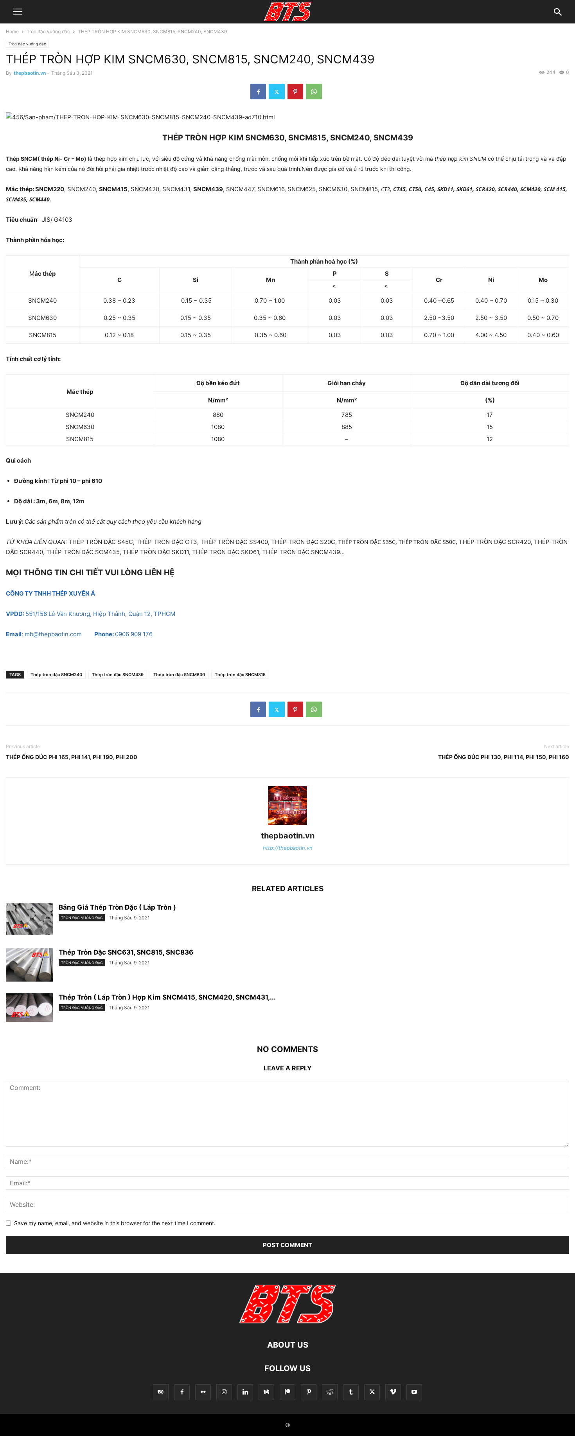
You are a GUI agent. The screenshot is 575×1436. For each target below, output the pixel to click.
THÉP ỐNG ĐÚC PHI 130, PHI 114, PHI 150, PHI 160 (503, 757)
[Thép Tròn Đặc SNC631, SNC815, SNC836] (29, 966)
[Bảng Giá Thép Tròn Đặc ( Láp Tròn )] (29, 919)
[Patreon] (287, 1392)
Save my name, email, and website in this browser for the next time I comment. (115, 1223)
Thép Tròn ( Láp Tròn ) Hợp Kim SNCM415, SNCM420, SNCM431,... (167, 997)
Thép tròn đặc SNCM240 (56, 674)
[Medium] (266, 1392)
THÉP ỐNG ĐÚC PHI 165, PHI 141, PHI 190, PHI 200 (71, 757)
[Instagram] (224, 1392)
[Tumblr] (351, 1392)
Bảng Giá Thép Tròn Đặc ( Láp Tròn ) (117, 907)
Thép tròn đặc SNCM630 (179, 674)
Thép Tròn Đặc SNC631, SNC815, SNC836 (126, 952)
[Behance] (161, 1392)
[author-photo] (287, 825)
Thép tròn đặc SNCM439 (118, 674)
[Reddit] (330, 1392)
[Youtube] (414, 1392)
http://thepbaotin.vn (288, 848)
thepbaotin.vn (30, 73)
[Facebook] (258, 91)
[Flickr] (203, 1392)
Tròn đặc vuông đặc (48, 31)
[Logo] (287, 1321)
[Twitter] (277, 91)
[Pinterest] (295, 91)
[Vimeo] (393, 1392)
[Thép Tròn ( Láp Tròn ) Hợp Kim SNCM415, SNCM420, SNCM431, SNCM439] (29, 1007)
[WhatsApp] (314, 91)
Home (12, 31)
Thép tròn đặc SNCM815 (240, 674)
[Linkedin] (245, 1392)
